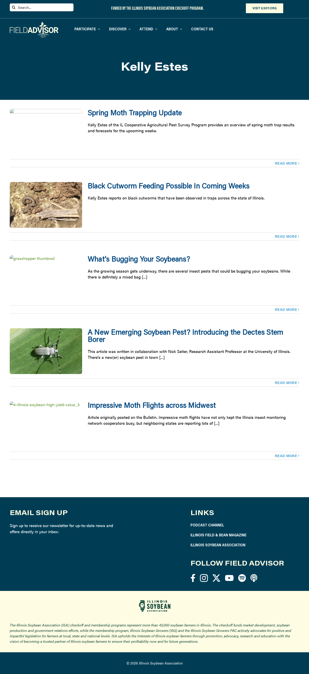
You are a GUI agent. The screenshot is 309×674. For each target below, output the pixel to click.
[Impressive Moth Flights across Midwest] (46, 424)
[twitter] (216, 578)
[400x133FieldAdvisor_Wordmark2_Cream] (34, 23)
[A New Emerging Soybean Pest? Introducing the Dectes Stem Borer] (46, 351)
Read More (286, 163)
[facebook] (192, 578)
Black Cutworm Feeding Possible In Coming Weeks (169, 185)
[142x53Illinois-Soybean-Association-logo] (154, 602)
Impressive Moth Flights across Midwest (152, 405)
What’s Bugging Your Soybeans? (139, 258)
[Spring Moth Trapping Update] (46, 132)
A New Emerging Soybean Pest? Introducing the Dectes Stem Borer (185, 335)
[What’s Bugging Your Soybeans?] (46, 278)
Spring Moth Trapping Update (135, 112)
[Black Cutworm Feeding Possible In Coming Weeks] (46, 205)
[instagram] (204, 578)
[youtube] (229, 578)
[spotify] (242, 578)
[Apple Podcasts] (253, 578)
